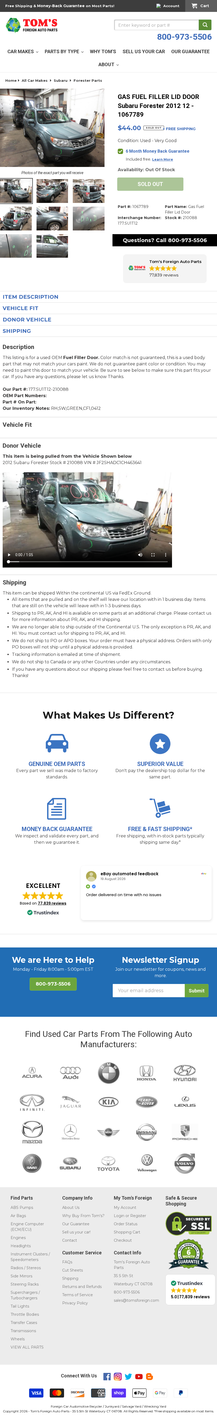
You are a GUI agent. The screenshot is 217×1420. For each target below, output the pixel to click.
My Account (125, 1207)
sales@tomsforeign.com (136, 1300)
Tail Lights (20, 1306)
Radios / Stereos (26, 1267)
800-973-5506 (184, 37)
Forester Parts (88, 80)
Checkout (123, 1240)
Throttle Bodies (25, 1314)
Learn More (162, 159)
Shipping (70, 1278)
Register (138, 1215)
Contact (69, 1240)
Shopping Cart (127, 1232)
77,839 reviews (52, 903)
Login (119, 1215)
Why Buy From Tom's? (83, 1215)
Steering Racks (25, 1284)
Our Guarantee (75, 1224)
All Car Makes (35, 80)
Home (11, 80)
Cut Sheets (72, 1270)
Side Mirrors (21, 1276)
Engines (18, 1237)
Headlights (21, 1246)
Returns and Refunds (82, 1286)
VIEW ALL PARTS (27, 1347)
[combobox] (162, 25)
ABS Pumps (22, 1207)
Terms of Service (77, 1294)
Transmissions (23, 1330)
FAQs (67, 1262)
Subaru (60, 80)
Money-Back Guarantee (61, 5)
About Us (70, 1207)
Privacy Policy (75, 1303)
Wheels (18, 1339)
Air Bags (18, 1215)
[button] (165, 268)
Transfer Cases (24, 1322)
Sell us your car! (76, 1232)
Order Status (125, 1224)
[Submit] (205, 25)
